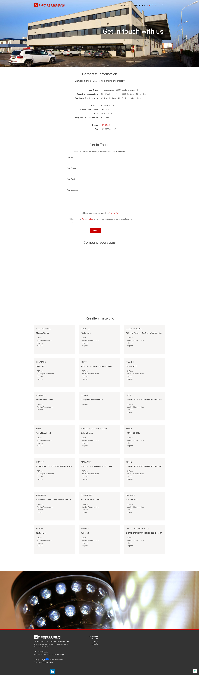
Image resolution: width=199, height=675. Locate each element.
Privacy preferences (56, 660)
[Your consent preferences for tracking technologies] (195, 671)
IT (162, 5)
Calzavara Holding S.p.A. (41, 647)
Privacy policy (39, 660)
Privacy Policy (114, 213)
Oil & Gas (94, 639)
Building (95, 641)
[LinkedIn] (52, 671)
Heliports (94, 644)
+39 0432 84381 (108, 125)
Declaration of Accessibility (44, 662)
